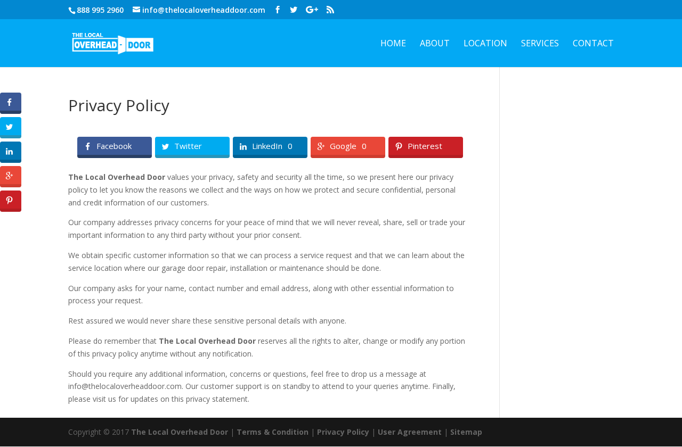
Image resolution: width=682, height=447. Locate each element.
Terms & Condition (272, 432)
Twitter (188, 146)
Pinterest (425, 146)
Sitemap (466, 432)
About (435, 44)
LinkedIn (267, 146)
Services (540, 44)
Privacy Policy (343, 432)
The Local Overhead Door (179, 432)
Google (343, 146)
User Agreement (410, 432)
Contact (593, 44)
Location (485, 44)
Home (393, 44)
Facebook (114, 146)
